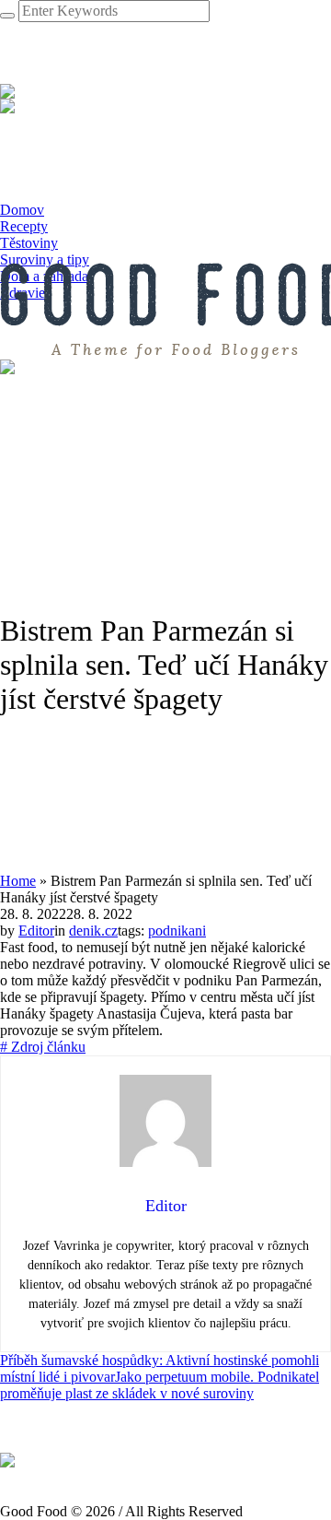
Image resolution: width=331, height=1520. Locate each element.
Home (18, 881)
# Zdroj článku (43, 1047)
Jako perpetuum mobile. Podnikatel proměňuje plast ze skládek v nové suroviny (159, 1385)
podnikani (177, 930)
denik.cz (93, 930)
